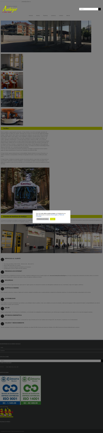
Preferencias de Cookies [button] (42, 219)
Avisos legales (54, 214)
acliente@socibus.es (26, 1)
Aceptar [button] (52, 219)
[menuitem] (32, 15)
